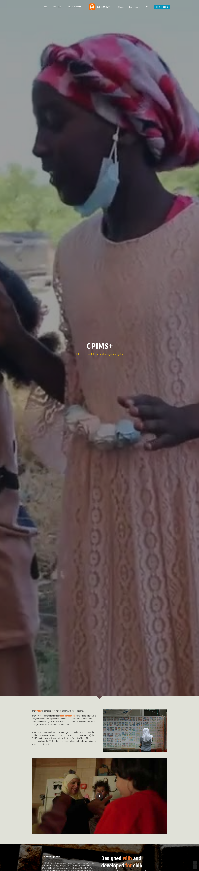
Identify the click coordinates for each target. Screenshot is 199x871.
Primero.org (162, 7)
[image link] (99, 7)
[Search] (147, 7)
